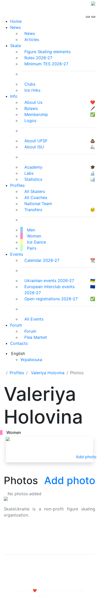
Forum (16, 325)
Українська (31, 359)
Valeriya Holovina (47, 372)
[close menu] (93, 12)
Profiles (17, 185)
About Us (13, 531)
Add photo (69, 480)
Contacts (19, 343)
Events (16, 254)
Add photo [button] (86, 456)
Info (14, 96)
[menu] (88, 12)
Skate (15, 45)
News (15, 27)
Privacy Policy (17, 537)
